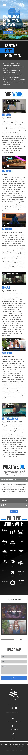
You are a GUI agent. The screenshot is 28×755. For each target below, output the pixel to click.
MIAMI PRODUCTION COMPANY (17, 746)
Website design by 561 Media (14, 712)
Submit (14, 678)
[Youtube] (16, 708)
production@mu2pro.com (14, 721)
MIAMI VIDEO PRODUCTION (7, 744)
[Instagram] (12, 708)
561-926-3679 (14, 729)
